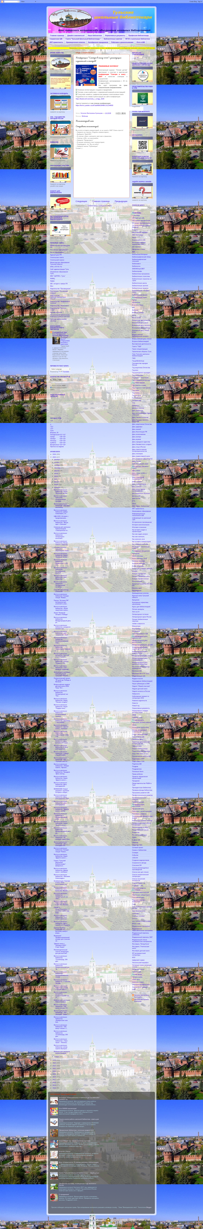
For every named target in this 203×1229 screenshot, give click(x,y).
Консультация (137, 581)
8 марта (135, 230)
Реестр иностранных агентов (142, 820)
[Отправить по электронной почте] (117, 113)
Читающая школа (138, 969)
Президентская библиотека (141, 787)
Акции (134, 237)
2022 (54, 1066)
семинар (135, 842)
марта (56, 484)
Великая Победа (138, 312)
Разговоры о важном (139, 814)
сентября (57, 468)
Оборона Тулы (137, 717)
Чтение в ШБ (136, 972)
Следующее (81, 201)
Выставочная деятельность (141, 344)
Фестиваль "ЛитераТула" (140, 944)
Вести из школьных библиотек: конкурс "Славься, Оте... (61, 661)
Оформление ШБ (138, 737)
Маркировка (136, 628)
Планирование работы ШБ (141, 756)
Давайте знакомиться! (76, 35)
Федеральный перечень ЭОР (142, 937)
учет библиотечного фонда (141, 921)
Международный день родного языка (139, 652)
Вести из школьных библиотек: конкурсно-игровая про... (62, 626)
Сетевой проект (137, 847)
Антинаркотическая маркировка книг (139, 243)
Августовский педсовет (140, 232)
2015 (54, 1085)
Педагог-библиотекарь (140, 748)
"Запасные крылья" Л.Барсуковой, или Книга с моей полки (65, 340)
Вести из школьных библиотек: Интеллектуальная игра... (61, 640)
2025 (54, 457)
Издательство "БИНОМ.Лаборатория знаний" (58, 297)
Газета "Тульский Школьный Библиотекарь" (83, 39)
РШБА (52, 281)
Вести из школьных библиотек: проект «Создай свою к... (61, 987)
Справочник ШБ (56, 39)
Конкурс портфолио (139, 573)
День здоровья (137, 427)
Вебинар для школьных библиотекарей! (62, 1052)
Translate (66, 372)
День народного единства (141, 442)
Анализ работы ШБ (138, 240)
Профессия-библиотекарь (138, 35)
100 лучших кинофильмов (141, 220)
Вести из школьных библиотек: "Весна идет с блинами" (61, 522)
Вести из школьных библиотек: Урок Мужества (60, 577)
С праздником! (64, 1194)
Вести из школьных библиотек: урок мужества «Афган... (61, 902)
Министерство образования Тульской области (59, 263)
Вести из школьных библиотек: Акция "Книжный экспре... (61, 491)
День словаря (137, 481)
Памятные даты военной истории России (140, 742)
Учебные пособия (138, 916)
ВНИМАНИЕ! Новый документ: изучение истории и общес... (61, 790)
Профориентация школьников (138, 805)
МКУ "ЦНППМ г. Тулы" (57, 276)
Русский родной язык (139, 835)
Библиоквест (136, 263)
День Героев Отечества (140, 417)
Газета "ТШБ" (136, 346)
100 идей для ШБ (138, 218)
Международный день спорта (142, 656)
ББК (133, 252)
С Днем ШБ (136, 840)
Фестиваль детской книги (141, 951)
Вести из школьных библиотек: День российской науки (61, 740)
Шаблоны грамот (138, 982)
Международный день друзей (142, 645)
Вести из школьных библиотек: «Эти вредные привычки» (61, 667)
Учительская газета (57, 257)
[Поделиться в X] (121, 113)
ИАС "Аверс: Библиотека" (141, 506)
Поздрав (135, 766)
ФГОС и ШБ (136, 923)
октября (57, 465)
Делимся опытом (138, 408)
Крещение (135, 600)
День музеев (136, 439)
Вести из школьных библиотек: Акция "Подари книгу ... (60, 706)
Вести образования (57, 252)
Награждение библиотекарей (142, 681)
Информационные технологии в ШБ (138, 514)
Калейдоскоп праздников (98, 42)
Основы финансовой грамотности (139, 731)
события (135, 857)
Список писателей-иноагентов (138, 879)
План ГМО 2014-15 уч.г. (140, 754)
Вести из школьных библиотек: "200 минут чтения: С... (61, 1026)
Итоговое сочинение (139, 527)
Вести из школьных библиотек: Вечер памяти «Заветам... (61, 542)
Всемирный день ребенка (141, 328)
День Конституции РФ (139, 432)
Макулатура (136, 626)
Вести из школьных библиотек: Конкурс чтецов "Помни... (61, 849)
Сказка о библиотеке (139, 850)
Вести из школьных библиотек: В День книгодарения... (61, 747)
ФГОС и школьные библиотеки (137, 39)
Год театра (136, 393)
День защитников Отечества (142, 424)
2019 (54, 1074)
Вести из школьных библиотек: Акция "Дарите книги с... (60, 778)
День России (136, 461)
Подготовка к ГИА (138, 761)
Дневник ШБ (136, 496)
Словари (135, 852)
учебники (135, 913)
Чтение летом (137, 974)
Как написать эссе (138, 539)
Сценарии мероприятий (140, 892)
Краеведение (136, 590)
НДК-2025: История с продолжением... (61, 517)
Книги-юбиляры (137, 556)
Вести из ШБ (136, 317)
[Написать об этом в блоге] (119, 113)
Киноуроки (135, 553)
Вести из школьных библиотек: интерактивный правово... (60, 713)
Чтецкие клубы (137, 977)
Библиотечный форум (139, 295)
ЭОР (133, 989)
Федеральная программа (141, 926)
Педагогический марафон (141, 751)
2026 (54, 454)
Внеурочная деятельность (141, 320)
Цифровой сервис (138, 960)
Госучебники (136, 400)
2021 (54, 1068)
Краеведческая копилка (75, 42)
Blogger (148, 1207)
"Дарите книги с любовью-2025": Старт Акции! (60, 945)
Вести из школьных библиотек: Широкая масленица (62, 505)
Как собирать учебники (140, 544)
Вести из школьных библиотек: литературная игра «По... (61, 734)
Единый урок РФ (56, 255)
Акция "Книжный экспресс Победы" (61, 613)
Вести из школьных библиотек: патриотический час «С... (61, 994)
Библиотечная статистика (141, 276)
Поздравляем (137, 769)
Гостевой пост (137, 398)
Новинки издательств (139, 700)
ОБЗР (134, 715)
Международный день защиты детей (139, 648)
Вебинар (85, 116)
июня (56, 476)
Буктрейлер (136, 302)
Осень (134, 725)
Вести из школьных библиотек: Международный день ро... (62, 620)
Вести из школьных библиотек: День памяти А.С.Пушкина (62, 923)
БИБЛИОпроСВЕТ (138, 269)
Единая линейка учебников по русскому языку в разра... (60, 930)
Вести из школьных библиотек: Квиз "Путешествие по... (61, 759)
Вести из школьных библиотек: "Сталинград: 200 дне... (60, 958)
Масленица (136, 631)
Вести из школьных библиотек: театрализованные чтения (61, 974)
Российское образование (59, 250)
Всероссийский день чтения (142, 339)
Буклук (134, 300)
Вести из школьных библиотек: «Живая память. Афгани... (61, 765)
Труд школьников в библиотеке (138, 900)
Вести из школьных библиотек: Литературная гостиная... (60, 584)
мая (55, 479)
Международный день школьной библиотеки (139, 663)
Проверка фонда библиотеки (142, 790)
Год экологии (136, 395)
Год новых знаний (138, 383)
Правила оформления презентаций (140, 777)
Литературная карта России (141, 617)
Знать (134, 503)
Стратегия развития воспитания (139, 889)
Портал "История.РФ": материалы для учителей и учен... (61, 602)
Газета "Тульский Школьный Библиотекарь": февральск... (60, 863)
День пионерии (137, 453)
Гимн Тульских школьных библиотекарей (141, 355)
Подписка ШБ (137, 764)
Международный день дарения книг (139, 637)
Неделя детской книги (139, 689)
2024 (54, 1060)
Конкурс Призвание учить (141, 576)
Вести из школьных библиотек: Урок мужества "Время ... (61, 888)
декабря (57, 459)
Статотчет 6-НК (137, 885)
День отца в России (139, 447)
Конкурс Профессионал (140, 579)
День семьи (136, 470)
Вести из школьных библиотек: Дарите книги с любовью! (61, 726)
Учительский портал (57, 260)
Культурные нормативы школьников (140, 603)
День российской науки (140, 464)
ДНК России (136, 498)
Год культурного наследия (141, 372)
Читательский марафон (140, 962)
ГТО (133, 403)
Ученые (134, 918)
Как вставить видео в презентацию (139, 530)
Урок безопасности (138, 911)
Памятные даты (137, 739)
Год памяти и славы (139, 385)
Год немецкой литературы (141, 380)
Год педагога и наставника (141, 388)
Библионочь (136, 266)
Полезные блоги (137, 771)
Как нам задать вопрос (140, 534)
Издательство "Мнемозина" (59, 305)
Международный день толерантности (139, 659)
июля (56, 473)
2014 (54, 1088)
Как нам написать (138, 536)
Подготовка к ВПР (138, 759)
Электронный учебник (139, 987)
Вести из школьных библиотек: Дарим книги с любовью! (61, 870)
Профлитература (138, 802)
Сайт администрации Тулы (59, 269)
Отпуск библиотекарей (140, 734)
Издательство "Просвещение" (60, 288)
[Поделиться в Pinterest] (125, 113)
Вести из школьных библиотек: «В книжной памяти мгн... (62, 837)
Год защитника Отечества (141, 367)
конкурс (134, 571)
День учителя (136, 486)
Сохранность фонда (139, 863)
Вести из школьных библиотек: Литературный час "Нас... (61, 693)
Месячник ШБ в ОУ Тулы (140, 673)
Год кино (135, 370)
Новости (135, 703)
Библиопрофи (137, 271)
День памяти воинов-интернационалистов (139, 450)
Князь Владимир (138, 566)
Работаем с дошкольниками (122, 42)
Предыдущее (121, 201)
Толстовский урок (138, 897)
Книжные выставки (138, 561)
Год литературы (137, 375)
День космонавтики (138, 434)
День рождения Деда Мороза (142, 459)
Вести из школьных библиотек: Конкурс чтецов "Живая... (61, 595)
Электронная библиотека (141, 984)
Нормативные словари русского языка (140, 711)
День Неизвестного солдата (141, 444)
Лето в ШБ (141, 42)
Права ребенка (137, 774)
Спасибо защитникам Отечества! (61, 590)
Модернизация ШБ (138, 676)
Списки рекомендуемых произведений (140, 868)
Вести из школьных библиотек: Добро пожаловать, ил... (61, 511)
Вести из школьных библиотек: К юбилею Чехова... (62, 981)
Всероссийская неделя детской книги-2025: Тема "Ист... (62, 686)
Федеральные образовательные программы (142, 929)
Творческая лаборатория (141, 895)
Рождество (135, 832)
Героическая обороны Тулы (141, 351)
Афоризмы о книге (138, 249)
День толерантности (139, 484)
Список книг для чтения (140, 872)
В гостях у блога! (64, 1151)
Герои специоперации (140, 349)
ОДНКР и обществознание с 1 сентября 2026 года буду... (61, 910)
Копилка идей (137, 588)
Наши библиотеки (95, 35)
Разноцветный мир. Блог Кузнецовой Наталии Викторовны (60, 333)
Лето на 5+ (136, 612)
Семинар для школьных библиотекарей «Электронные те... (62, 528)
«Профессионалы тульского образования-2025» (61, 549)
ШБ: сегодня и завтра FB (58, 283)
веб (133, 307)
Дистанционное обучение (141, 493)
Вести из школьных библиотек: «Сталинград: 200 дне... (61, 1033)
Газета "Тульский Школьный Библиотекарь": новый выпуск (79, 1173)
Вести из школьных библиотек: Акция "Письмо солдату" (61, 700)
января (57, 1056)
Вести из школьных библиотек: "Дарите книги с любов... (61, 809)
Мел (51, 286)
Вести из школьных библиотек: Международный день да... (62, 830)
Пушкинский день (138, 809)
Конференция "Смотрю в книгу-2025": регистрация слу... (62, 882)
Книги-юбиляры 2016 (139, 558)
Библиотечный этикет (139, 297)
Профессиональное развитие (142, 795)
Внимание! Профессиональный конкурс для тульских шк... (62, 938)
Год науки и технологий (140, 377)
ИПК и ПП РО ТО (56, 267)
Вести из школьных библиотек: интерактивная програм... (60, 498)
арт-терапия (136, 247)
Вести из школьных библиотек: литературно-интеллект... (60, 535)
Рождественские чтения (140, 830)
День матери (136, 437)
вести (134, 315)
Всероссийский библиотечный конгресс (140, 335)
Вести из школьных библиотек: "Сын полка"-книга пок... (61, 917)
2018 (54, 1077)
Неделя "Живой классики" (141, 686)
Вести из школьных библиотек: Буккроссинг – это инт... (61, 562)
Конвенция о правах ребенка (142, 568)
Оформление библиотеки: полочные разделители (76, 1130)
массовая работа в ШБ (140, 634)
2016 (54, 1082)
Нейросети (136, 694)
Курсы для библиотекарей (141, 606)
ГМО (133, 358)
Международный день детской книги (139, 641)
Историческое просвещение (142, 522)
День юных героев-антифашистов (138, 490)
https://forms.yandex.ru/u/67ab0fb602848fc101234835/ (94, 105)
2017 (54, 1079)
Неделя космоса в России (141, 691)
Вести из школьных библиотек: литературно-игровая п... (62, 648)
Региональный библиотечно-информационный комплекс (60, 315)
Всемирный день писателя (141, 325)
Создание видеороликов (140, 860)
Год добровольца (138, 361)
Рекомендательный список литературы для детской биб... (61, 951)
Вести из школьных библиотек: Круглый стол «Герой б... (61, 655)
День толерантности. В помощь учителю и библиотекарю (79, 1162)
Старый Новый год (138, 883)
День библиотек (137, 410)
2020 (54, 1071)
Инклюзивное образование (141, 511)
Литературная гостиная (140, 614)
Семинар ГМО (137, 845)
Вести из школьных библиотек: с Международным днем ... (60, 816)
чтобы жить (136, 979)
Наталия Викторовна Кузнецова (141, 996)
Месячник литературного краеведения (141, 667)
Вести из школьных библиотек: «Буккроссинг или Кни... (61, 1019)
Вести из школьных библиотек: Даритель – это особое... (62, 720)
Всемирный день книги (140, 323)
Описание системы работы (141, 722)
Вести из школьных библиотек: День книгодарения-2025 (61, 796)
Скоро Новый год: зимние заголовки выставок (75, 1141)
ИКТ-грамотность (56, 42)
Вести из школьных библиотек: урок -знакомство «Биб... (61, 633)
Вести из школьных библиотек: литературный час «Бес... (61, 896)
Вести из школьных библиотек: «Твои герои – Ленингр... (61, 1040)
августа (57, 470)
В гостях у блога (137, 305)
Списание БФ (137, 865)
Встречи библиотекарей (140, 341)
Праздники (136, 781)
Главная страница (57, 35)
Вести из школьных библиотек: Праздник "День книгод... (62, 772)
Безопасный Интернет (140, 254)
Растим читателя (56, 312)
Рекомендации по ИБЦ (140, 827)
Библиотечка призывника (141, 274)
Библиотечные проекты (140, 288)
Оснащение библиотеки (140, 727)
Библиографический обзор (141, 257)
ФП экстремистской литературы (139, 954)
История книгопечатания (140, 525)
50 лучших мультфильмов (141, 223)
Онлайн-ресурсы (138, 720)
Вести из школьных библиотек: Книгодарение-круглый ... (60, 570)
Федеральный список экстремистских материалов (142, 940)
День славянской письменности (138, 478)
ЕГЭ (133, 501)
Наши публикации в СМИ (141, 683)
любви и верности (138, 623)
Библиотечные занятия (113, 39)
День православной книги (141, 456)
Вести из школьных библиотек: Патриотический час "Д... (61, 966)
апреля (57, 482)
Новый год (135, 705)
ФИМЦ (52, 278)
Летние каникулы (138, 609)
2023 (54, 1063)
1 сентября (136, 215)
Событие (135, 855)
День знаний (136, 429)
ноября (57, 462)
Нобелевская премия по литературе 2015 (140, 697)
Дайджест (135, 405)
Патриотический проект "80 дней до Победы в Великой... (62, 679)
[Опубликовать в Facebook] (123, 113)
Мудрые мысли (137, 678)
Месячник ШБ (137, 671)
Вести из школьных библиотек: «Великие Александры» (62, 876)
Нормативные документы (115, 35)
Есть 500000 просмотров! (68, 1108)
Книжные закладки (138, 563)
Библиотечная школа (139, 283)
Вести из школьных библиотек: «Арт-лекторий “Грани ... (61, 1012)
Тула (133, 904)
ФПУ (133, 957)
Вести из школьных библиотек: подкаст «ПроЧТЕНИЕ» (61, 753)
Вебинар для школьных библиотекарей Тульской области (62, 673)
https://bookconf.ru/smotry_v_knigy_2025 (90, 99)
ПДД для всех (137, 746)
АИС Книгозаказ (137, 235)
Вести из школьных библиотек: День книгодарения (60, 784)
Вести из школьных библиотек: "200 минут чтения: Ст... (61, 1006)
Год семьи (135, 390)
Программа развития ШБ (141, 792)
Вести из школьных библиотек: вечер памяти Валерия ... (61, 1046)
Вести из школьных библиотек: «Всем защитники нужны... (61, 608)
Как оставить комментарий (141, 541)
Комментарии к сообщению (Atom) (100, 206)
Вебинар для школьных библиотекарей (62, 1001)
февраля (57, 487)
